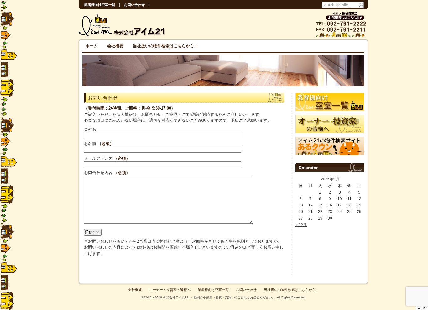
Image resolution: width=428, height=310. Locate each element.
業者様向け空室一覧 (99, 5)
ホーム (92, 46)
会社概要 (115, 46)
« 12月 (301, 225)
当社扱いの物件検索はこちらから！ (165, 46)
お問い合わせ (134, 5)
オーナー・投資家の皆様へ (170, 290)
